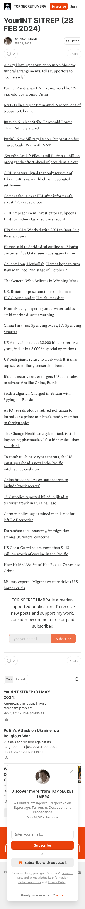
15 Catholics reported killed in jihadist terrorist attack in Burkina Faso (36, 500)
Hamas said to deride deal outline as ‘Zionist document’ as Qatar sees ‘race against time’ (41, 250)
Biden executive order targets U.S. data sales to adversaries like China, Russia (41, 380)
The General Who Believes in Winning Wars (41, 281)
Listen (75, 41)
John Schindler (26, 38)
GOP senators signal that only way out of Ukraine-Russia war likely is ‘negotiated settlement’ (38, 179)
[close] (71, 771)
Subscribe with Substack (46, 862)
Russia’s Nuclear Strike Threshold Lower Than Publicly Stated (38, 125)
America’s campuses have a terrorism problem (25, 705)
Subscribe (59, 6)
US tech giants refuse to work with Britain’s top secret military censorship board (40, 363)
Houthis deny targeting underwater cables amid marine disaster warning (39, 312)
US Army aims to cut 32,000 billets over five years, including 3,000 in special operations (41, 346)
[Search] (76, 679)
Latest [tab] (20, 679)
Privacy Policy (57, 882)
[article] (42, 705)
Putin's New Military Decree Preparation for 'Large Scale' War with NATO (41, 142)
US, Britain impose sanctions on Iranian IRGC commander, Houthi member (37, 295)
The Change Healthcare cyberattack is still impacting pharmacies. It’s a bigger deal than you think (41, 440)
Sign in (75, 6)
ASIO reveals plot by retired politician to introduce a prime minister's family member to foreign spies (41, 416)
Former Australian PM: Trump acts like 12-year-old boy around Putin (40, 91)
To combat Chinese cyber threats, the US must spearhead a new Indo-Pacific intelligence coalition (38, 463)
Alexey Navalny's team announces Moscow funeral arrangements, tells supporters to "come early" (39, 71)
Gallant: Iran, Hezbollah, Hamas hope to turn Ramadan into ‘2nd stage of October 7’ (42, 267)
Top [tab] (9, 679)
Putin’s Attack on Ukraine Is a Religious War (31, 733)
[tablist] (16, 679)
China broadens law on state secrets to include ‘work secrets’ (36, 483)
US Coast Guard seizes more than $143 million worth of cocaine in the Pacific (36, 551)
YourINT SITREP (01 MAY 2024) (27, 695)
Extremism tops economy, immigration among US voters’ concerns (36, 534)
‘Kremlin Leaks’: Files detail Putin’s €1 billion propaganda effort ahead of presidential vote (42, 159)
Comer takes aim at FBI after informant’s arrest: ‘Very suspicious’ (38, 199)
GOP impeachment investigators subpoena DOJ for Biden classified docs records (40, 216)
